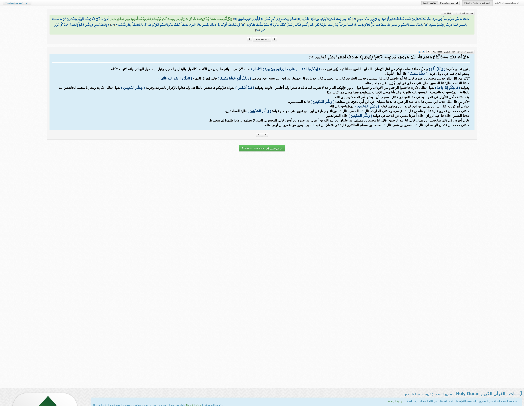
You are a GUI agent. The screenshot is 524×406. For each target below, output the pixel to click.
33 (235, 19)
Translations (449, 2)
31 (354, 19)
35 (426, 25)
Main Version (507, 2)
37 (112, 25)
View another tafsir (263, 148)
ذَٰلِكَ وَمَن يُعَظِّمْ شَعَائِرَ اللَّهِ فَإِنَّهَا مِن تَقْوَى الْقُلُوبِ (326, 19)
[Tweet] (419, 51)
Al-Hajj (464, 13)
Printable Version (477, 2)
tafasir (430, 2)
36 (243, 25)
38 (257, 30)
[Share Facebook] (423, 51)
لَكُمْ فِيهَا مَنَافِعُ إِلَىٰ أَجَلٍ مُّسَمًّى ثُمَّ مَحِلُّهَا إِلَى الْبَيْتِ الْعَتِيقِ (267, 19)
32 (298, 19)
